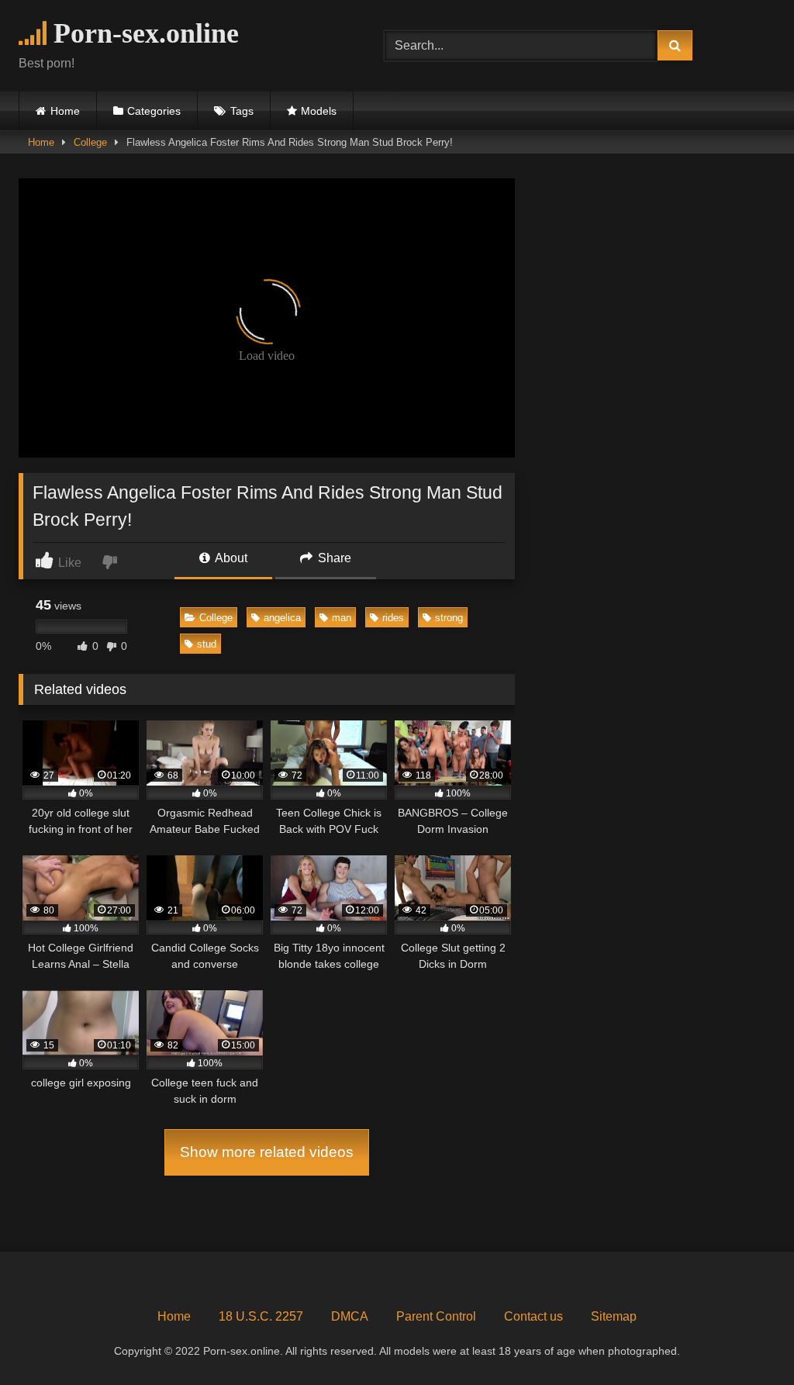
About (229, 558)
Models (319, 111)
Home (65, 111)
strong (449, 617)
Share (333, 558)
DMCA (349, 1316)
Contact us (533, 1316)
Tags (242, 111)
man (341, 617)
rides (393, 617)
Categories (154, 111)
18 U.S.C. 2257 (261, 1316)
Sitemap (614, 1316)
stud (206, 644)
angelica (282, 617)
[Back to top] (746, 1339)
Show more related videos (267, 1152)
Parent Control (436, 1316)
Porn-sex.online (143, 33)
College (90, 142)
